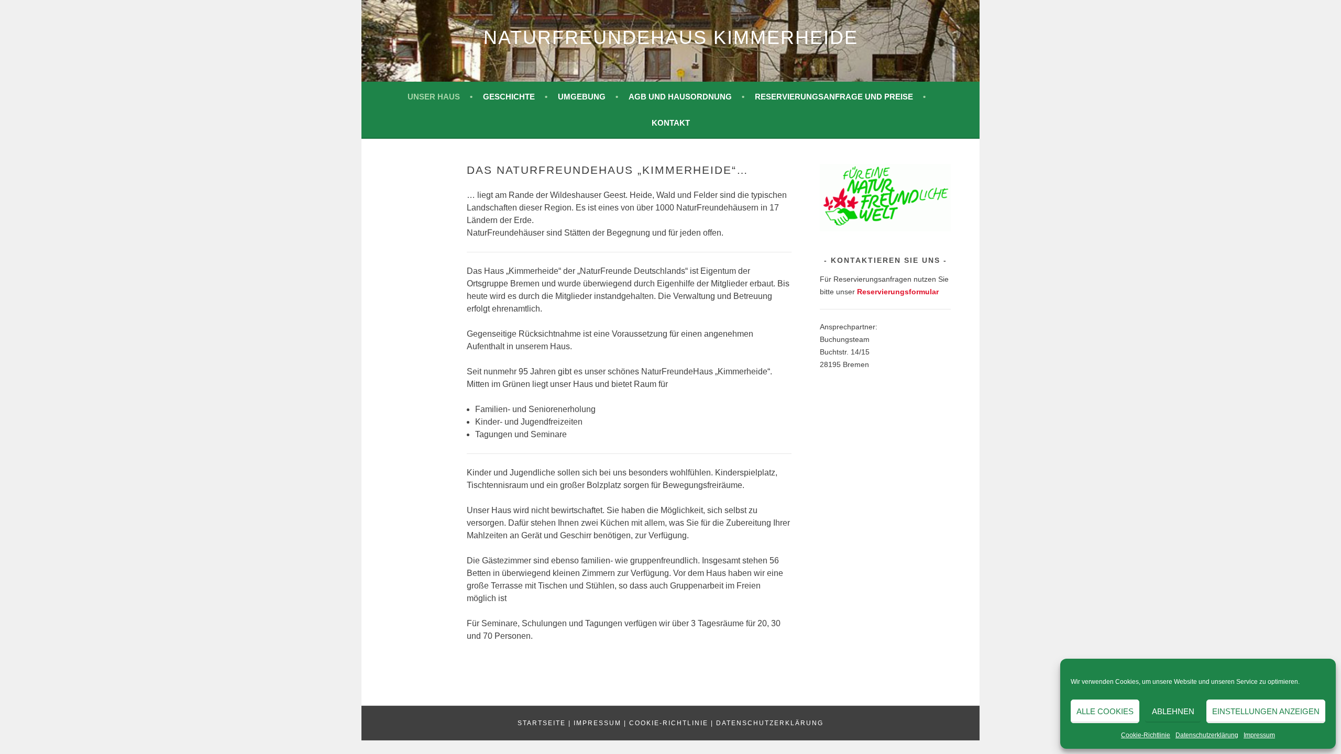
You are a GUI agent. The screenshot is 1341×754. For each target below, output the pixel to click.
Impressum (1259, 735)
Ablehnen (1173, 711)
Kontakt (671, 122)
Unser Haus (434, 96)
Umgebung (582, 96)
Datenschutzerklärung (1206, 735)
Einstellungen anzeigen (1266, 711)
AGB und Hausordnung (680, 96)
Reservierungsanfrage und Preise (834, 96)
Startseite (542, 723)
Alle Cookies (1105, 711)
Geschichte (509, 96)
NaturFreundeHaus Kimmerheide (670, 37)
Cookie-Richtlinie (1145, 735)
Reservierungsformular (898, 291)
